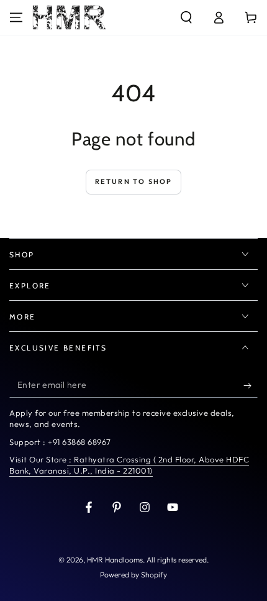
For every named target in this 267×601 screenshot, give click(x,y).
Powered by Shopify (133, 574)
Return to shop (134, 181)
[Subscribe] (250, 385)
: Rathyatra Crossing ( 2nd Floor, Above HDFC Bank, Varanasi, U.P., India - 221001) (129, 464)
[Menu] (16, 17)
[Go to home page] (69, 17)
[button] (186, 17)
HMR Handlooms (115, 559)
